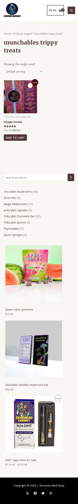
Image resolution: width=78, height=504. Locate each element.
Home (7, 33)
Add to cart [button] (15, 137)
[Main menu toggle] (71, 10)
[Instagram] (50, 493)
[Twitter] (42, 493)
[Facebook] (35, 493)
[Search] (71, 177)
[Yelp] (27, 493)
